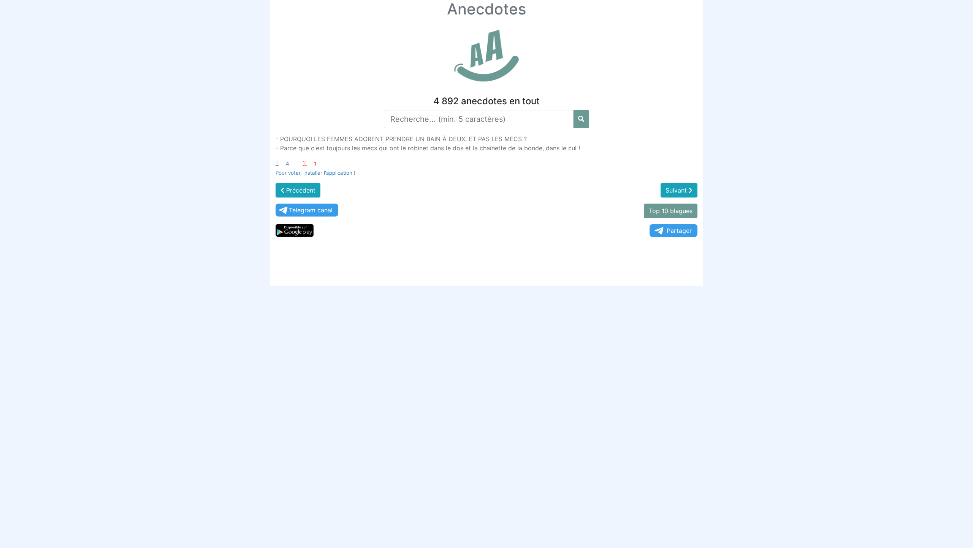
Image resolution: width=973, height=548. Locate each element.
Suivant (677, 190)
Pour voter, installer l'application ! (315, 173)
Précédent (299, 190)
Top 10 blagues (671, 211)
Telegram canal (311, 210)
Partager (679, 230)
